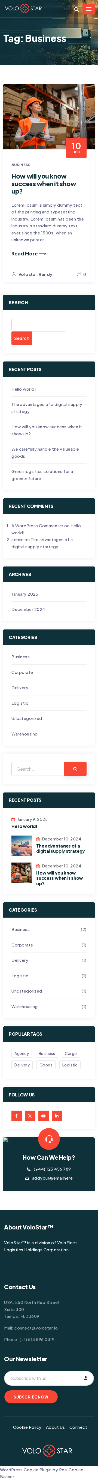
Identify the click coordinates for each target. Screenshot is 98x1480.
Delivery (19, 687)
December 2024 (28, 609)
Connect (78, 1427)
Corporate (22, 672)
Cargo (71, 1053)
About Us (55, 1427)
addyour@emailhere (52, 1177)
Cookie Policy (27, 1427)
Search (18, 302)
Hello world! (23, 388)
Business (20, 164)
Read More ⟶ (28, 254)
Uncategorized (26, 718)
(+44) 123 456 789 (52, 1168)
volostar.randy (36, 274)
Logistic (19, 703)
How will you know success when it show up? (43, 183)
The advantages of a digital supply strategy (60, 848)
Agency (21, 1053)
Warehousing (24, 733)
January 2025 (24, 593)
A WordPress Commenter (37, 525)
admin (17, 539)
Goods (46, 1064)
